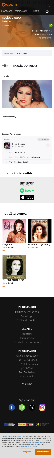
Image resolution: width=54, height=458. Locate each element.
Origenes (7, 244)
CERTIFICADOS (21, 11)
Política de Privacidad (27, 311)
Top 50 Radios (27, 372)
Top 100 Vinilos (27, 368)
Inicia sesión (48, 11)
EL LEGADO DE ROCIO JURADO (20, 280)
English (29, 383)
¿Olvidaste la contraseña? (27, 342)
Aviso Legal (27, 316)
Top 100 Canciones (27, 364)
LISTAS (36, 11)
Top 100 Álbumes (27, 359)
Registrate (27, 333)
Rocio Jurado (8, 247)
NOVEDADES (6, 11)
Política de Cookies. (36, 442)
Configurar (26, 452)
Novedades (8, 53)
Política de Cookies (27, 320)
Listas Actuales (27, 376)
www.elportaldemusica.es (12, 436)
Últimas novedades (27, 355)
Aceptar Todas (43, 452)
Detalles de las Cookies (29, 446)
